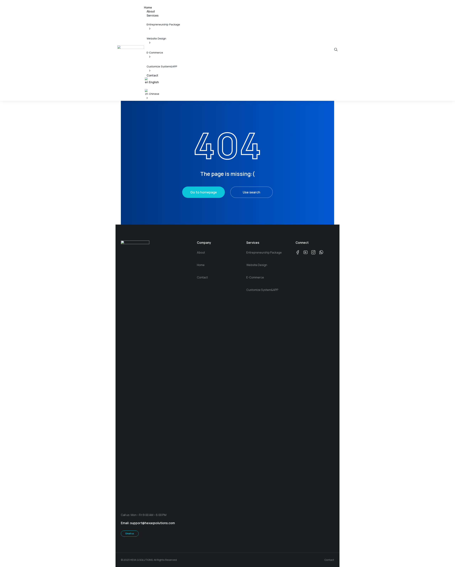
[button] (146, 2)
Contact (329, 559)
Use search (251, 192)
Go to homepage (203, 192)
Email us (129, 533)
